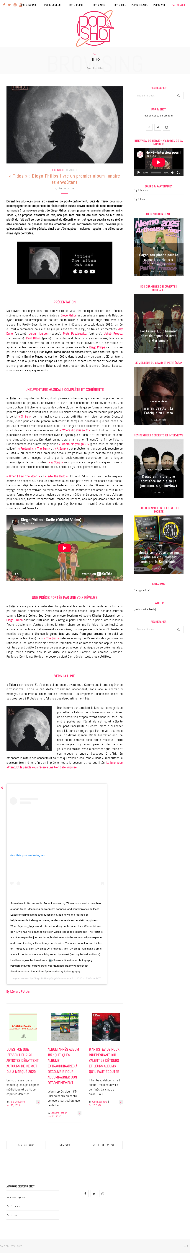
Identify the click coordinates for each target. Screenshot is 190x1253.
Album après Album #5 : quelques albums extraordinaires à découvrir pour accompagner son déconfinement (63, 1066)
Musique (158, 324)
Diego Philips (41, 978)
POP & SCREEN (52, 4)
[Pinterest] (108, 1145)
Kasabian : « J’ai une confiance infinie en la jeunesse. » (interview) (158, 481)
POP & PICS (120, 4)
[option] (159, 247)
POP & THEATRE (140, 4)
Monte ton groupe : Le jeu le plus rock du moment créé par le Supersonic (158, 557)
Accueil (90, 68)
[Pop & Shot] (95, 28)
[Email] (112, 1145)
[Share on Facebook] (98, 1145)
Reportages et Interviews (158, 469)
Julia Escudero (17, 1101)
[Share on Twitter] (103, 1145)
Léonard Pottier (66, 188)
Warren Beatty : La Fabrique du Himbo (158, 410)
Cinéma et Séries (158, 401)
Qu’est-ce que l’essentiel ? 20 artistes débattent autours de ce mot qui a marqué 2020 (22, 1060)
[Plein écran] (179, 172)
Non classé (58, 170)
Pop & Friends (141, 190)
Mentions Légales (15, 1197)
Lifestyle (158, 545)
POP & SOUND (28, 4)
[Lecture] (138, 172)
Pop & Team (139, 199)
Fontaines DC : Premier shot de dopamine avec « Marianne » (158, 336)
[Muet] (173, 172)
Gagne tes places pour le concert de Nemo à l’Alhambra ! (158, 259)
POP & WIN (159, 4)
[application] (159, 162)
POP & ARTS (99, 4)
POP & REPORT (77, 4)
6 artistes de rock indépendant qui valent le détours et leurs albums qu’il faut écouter (104, 1060)
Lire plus (65, 1144)
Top (188, 1246)
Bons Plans (158, 248)
